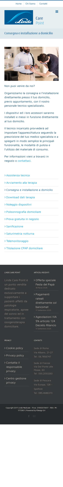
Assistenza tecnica (18, 175)
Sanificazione (14, 226)
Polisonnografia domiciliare (23, 211)
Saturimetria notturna (20, 233)
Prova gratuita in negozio (22, 219)
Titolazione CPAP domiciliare (24, 248)
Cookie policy (14, 348)
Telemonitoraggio (17, 241)
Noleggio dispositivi (19, 204)
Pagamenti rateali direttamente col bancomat (46, 301)
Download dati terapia (20, 197)
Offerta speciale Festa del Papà (46, 282)
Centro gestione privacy (16, 380)
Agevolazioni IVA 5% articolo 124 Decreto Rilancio (46, 321)
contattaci (24, 160)
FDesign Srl (40, 410)
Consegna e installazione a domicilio (29, 189)
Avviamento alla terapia (21, 182)
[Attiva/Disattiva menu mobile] (57, 11)
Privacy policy (15, 355)
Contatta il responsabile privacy (14, 367)
